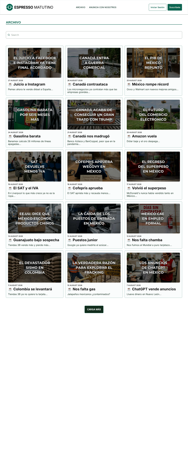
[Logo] (29, 7)
